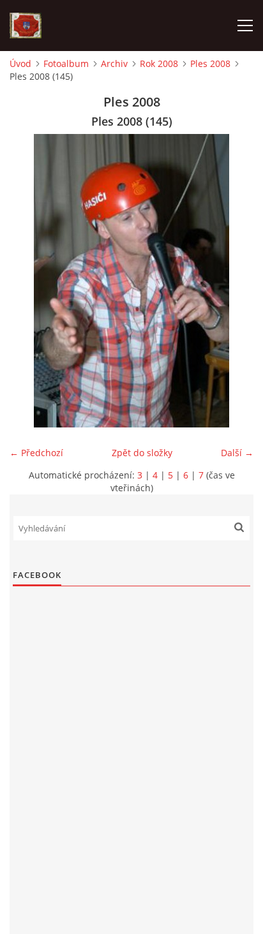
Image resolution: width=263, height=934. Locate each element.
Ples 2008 (210, 63)
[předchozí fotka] (30, 280)
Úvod (20, 63)
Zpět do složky (142, 453)
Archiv (114, 63)
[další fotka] (232, 280)
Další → (237, 453)
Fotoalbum (66, 63)
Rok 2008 (159, 63)
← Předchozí (36, 453)
